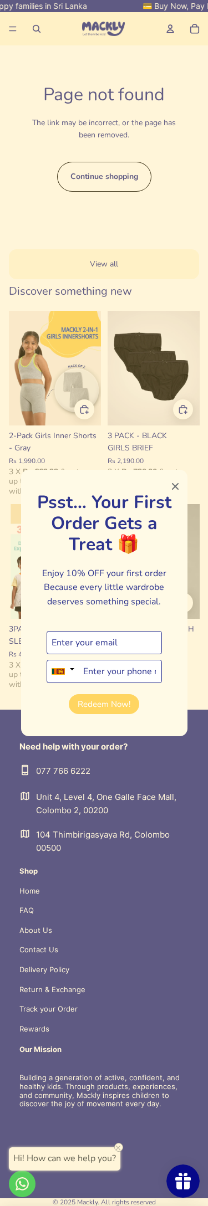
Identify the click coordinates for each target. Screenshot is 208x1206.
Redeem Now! (104, 704)
